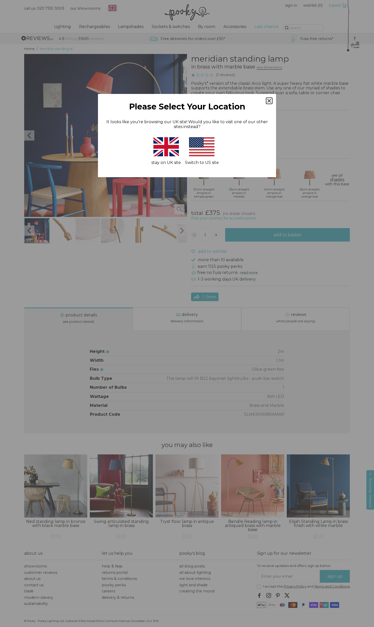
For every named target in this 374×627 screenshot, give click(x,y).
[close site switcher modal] (269, 101)
